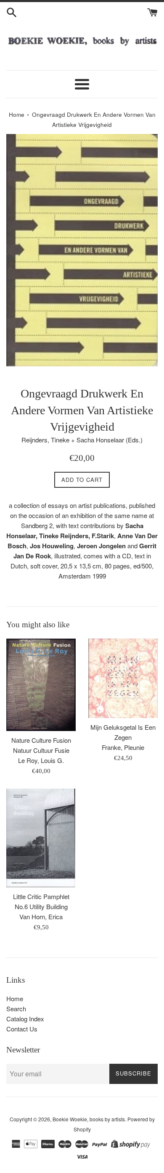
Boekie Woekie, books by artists (89, 1119)
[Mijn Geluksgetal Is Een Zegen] (123, 678)
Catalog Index (25, 1018)
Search (16, 1008)
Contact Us (21, 1028)
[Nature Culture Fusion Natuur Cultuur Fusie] (41, 685)
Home (14, 998)
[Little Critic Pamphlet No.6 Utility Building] (41, 838)
